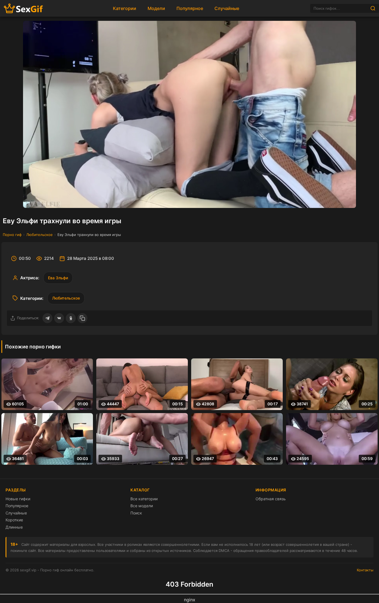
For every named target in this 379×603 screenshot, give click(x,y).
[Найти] (373, 8)
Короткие (14, 519)
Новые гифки (18, 498)
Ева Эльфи (58, 277)
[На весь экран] (347, 199)
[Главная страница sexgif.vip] (23, 8)
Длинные (14, 527)
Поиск (136, 513)
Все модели (141, 505)
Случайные (226, 8)
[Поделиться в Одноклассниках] (71, 318)
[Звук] (333, 199)
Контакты (365, 570)
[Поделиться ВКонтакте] (59, 318)
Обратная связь (271, 498)
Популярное (189, 8)
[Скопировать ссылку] (82, 318)
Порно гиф (12, 234)
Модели (156, 8)
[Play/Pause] (32, 199)
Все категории (144, 498)
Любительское (39, 234)
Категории (124, 8)
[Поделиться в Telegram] (47, 318)
